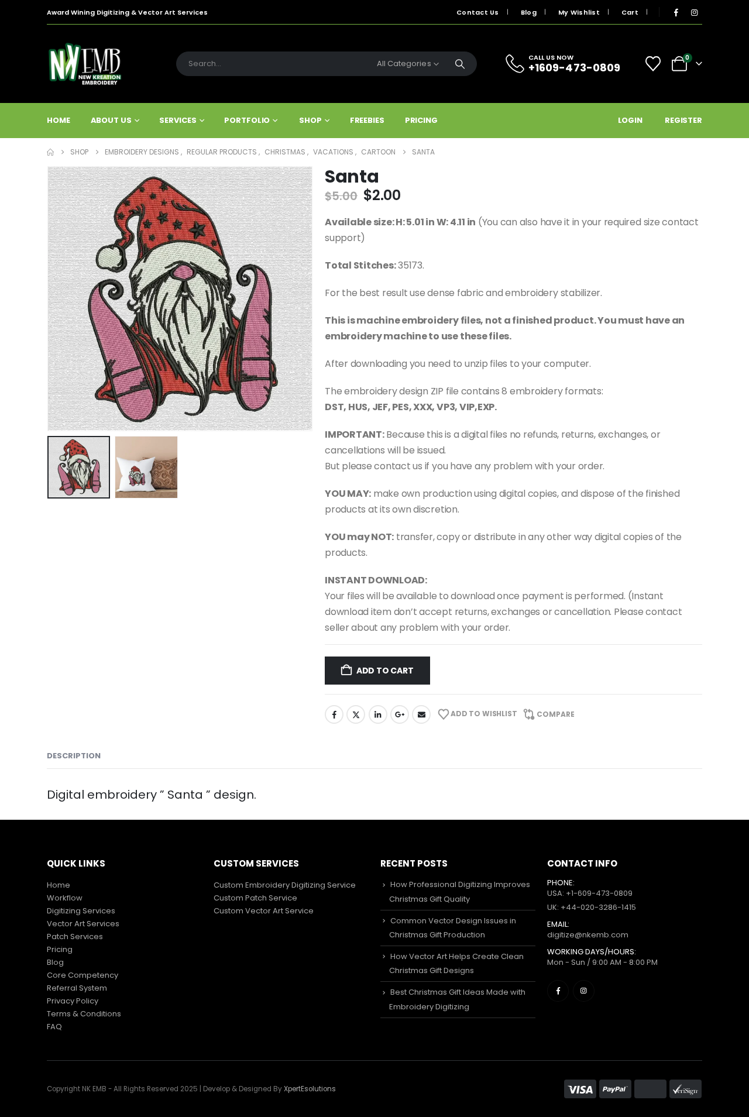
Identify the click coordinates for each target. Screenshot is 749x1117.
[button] (50, 299)
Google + (399, 714)
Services (177, 120)
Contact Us (477, 12)
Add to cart (385, 670)
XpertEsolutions (310, 1089)
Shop (310, 120)
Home (58, 120)
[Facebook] (675, 12)
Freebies (367, 120)
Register (683, 120)
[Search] (460, 63)
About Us (111, 120)
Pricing (421, 120)
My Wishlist (579, 12)
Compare (556, 714)
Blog (529, 12)
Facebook (334, 714)
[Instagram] (694, 12)
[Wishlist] (653, 63)
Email (421, 714)
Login (630, 120)
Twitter (355, 714)
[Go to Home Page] (50, 152)
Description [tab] (74, 755)
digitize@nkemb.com (587, 934)
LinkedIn (378, 714)
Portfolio (247, 120)
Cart (629, 12)
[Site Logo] (85, 63)
